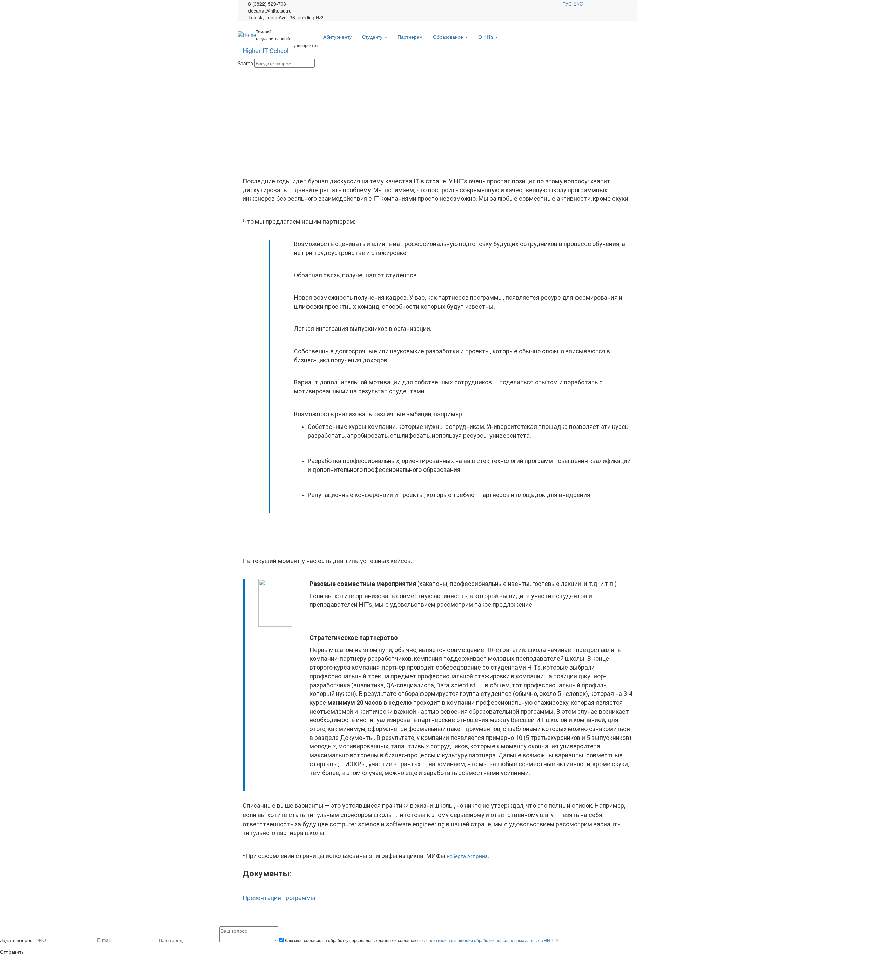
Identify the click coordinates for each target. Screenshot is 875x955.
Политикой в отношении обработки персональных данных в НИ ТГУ (492, 940)
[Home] (247, 34)
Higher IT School (265, 50)
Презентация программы (279, 897)
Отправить (12, 951)
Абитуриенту (337, 36)
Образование (449, 36)
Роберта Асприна (467, 856)
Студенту (373, 36)
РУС (567, 3)
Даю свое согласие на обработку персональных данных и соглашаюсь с (421, 940)
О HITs (486, 36)
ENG (578, 3)
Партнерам (410, 36)
